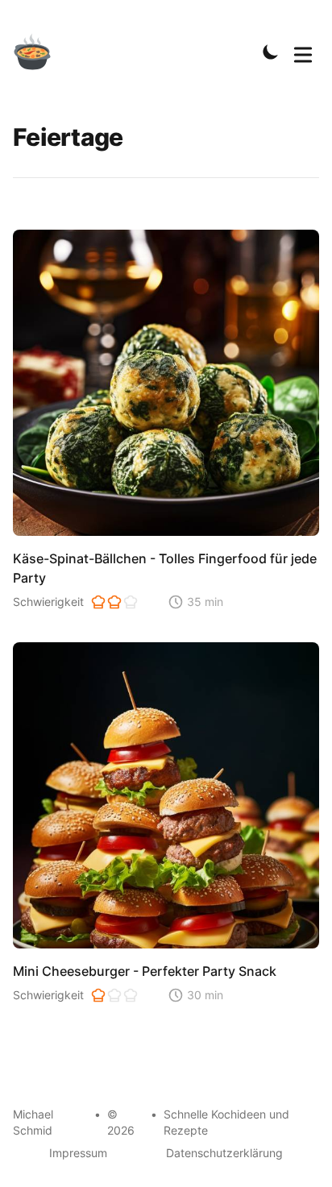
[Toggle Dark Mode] (271, 51)
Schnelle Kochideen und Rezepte (226, 1122)
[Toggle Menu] (303, 51)
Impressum (78, 1153)
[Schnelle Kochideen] (42, 51)
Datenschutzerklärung (224, 1153)
